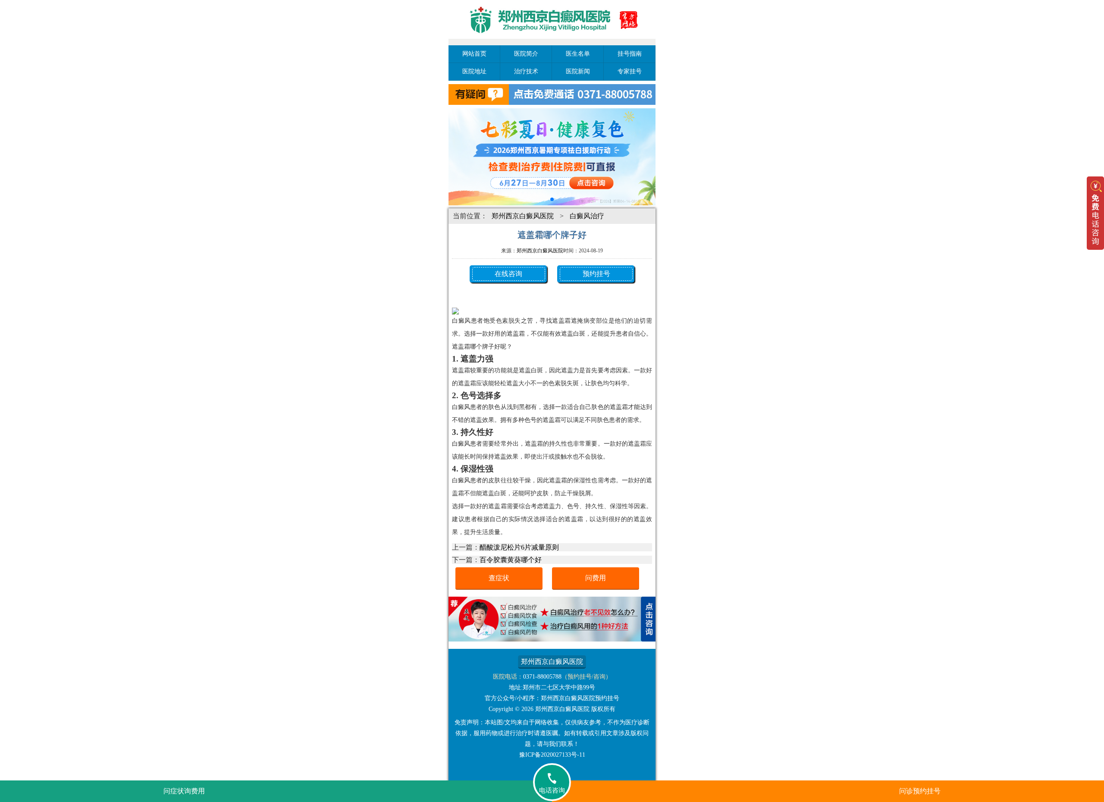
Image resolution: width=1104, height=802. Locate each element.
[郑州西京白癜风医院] (552, 40)
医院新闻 (578, 71)
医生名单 (578, 53)
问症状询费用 (184, 791)
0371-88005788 (542, 676)
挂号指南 (630, 53)
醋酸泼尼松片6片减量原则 (519, 547)
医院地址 (474, 71)
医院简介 (526, 53)
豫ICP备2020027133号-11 (552, 755)
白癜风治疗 (587, 216)
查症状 (499, 578)
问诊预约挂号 (920, 791)
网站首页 (474, 53)
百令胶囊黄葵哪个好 (511, 559)
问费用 (595, 578)
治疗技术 (526, 71)
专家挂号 (630, 71)
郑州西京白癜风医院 (523, 216)
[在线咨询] (552, 639)
